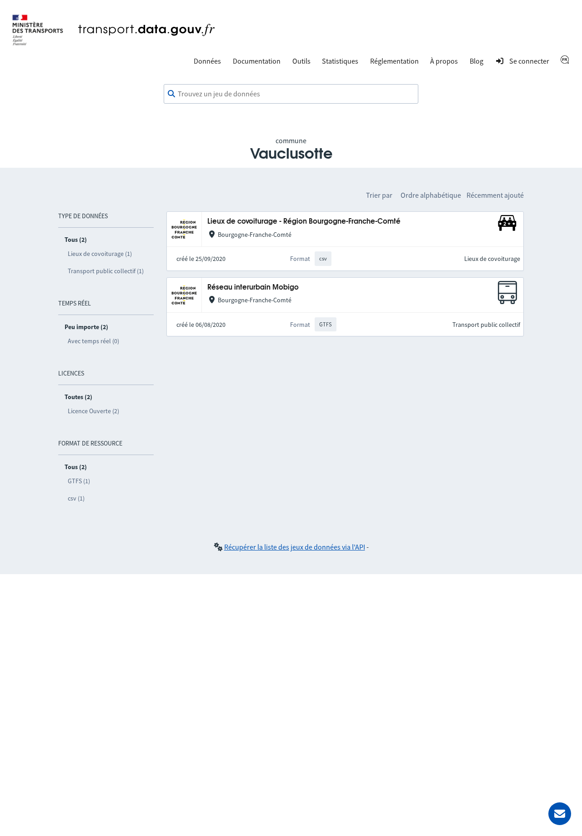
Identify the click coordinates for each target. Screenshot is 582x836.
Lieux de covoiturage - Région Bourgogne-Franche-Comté (304, 221)
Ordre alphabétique (431, 195)
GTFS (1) (79, 481)
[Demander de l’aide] (559, 813)
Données (207, 60)
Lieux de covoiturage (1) (100, 254)
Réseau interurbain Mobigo (253, 287)
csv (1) (76, 498)
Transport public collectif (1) (106, 271)
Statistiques (340, 60)
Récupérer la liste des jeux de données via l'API (294, 546)
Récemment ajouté (495, 195)
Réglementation (394, 60)
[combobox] (291, 94)
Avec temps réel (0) (93, 341)
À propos (444, 60)
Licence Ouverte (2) (93, 411)
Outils (301, 60)
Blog (476, 60)
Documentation (257, 60)
